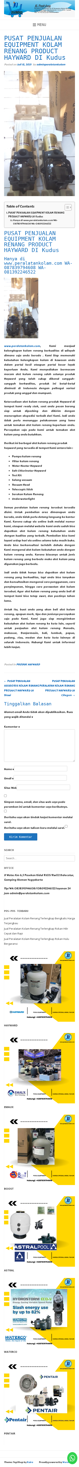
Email (9, 779)
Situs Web (10, 788)
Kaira (30, 1462)
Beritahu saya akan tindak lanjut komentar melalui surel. (38, 819)
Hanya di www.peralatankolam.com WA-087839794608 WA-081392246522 (35, 222)
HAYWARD (11, 1025)
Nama (9, 769)
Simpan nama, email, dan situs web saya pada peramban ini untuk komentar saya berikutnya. (36, 804)
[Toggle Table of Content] (66, 207)
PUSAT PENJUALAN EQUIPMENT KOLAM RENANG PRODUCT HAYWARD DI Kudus (36, 214)
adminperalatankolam (50, 64)
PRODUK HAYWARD (28, 664)
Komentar (12, 727)
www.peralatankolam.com (22, 346)
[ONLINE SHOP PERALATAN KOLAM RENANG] (39, 8)
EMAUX (9, 1107)
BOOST (9, 1188)
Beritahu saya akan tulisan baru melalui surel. (34, 828)
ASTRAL (9, 1270)
